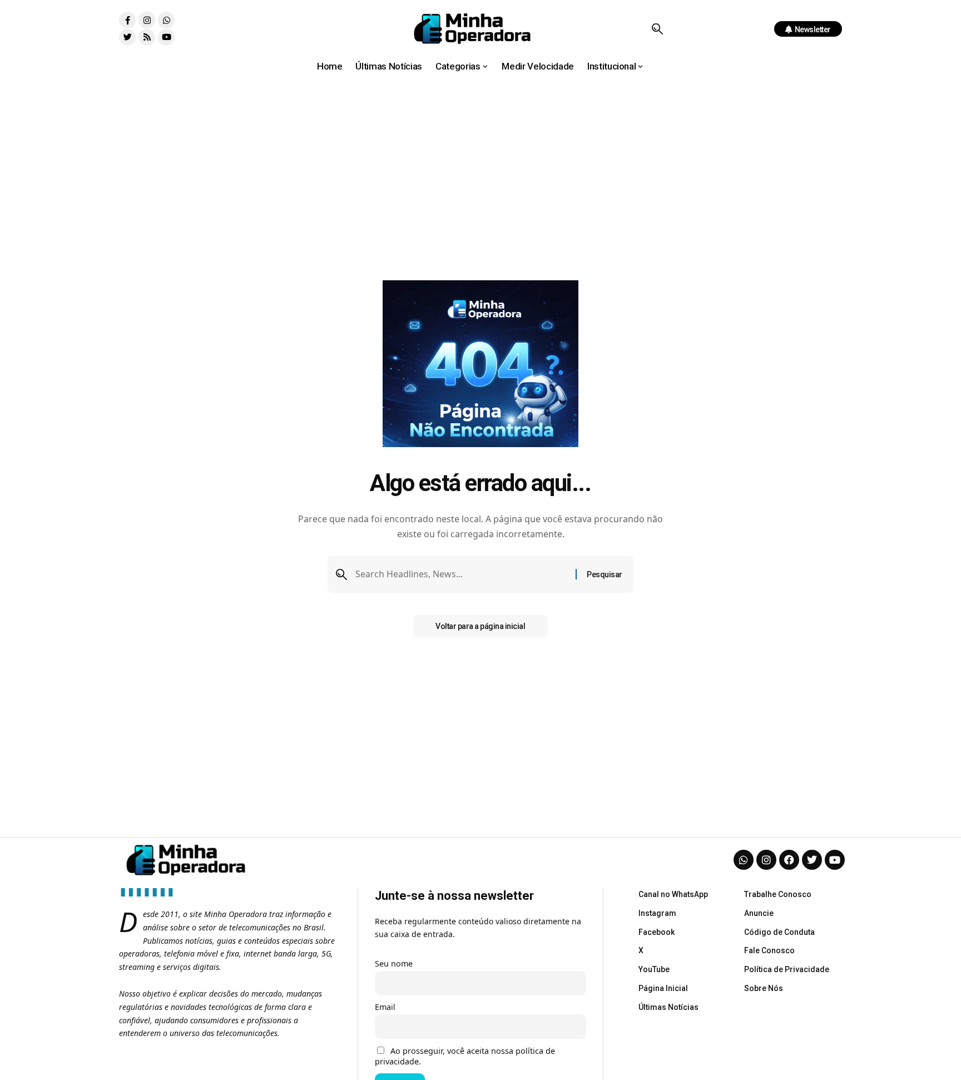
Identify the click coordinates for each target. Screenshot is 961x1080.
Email (385, 1007)
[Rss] (146, 37)
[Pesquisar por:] (461, 574)
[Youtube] (166, 37)
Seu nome (394, 963)
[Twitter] (127, 37)
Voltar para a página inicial (480, 626)
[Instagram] (146, 20)
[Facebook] (789, 860)
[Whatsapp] (166, 20)
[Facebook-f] (127, 20)
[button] (657, 28)
